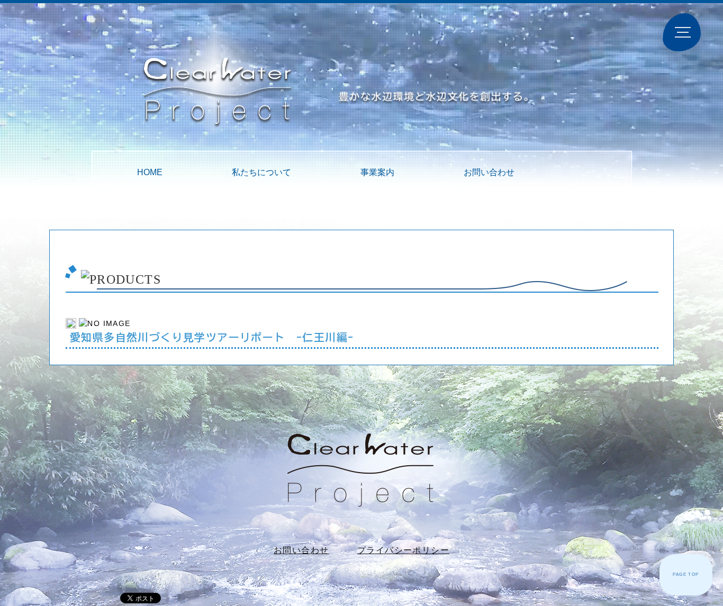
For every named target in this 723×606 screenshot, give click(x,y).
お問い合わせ (489, 172)
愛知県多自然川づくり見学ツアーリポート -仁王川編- (212, 337)
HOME (149, 172)
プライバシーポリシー (403, 550)
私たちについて (261, 172)
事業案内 (377, 172)
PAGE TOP (686, 574)
